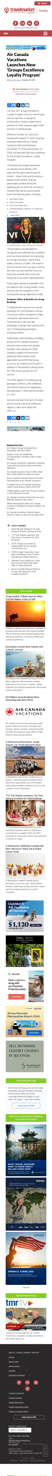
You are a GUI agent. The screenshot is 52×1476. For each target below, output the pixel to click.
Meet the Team (14, 1362)
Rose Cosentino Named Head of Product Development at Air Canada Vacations (25, 479)
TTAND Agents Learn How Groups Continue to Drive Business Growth (26, 492)
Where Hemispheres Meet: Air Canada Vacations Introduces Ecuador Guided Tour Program (26, 506)
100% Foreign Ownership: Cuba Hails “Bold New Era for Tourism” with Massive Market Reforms (25, 554)
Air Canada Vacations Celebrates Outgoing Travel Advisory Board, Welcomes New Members (26, 465)
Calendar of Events (15, 1398)
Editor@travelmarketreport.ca (19, 1440)
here (14, 411)
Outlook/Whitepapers (16, 1402)
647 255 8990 (13, 1444)
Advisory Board (14, 1366)
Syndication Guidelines (17, 1375)
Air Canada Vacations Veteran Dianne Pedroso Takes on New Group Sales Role (25, 513)
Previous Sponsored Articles (18, 1407)
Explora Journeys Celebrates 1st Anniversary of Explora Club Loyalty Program (24, 456)
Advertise (12, 1371)
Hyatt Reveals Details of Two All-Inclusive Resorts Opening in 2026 (26, 530)
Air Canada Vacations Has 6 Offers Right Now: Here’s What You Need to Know (24, 473)
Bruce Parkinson (15, 80)
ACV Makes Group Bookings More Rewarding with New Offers (22, 449)
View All (26, 1287)
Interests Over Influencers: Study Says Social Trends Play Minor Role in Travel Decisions (25, 563)
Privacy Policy (23, 1460)
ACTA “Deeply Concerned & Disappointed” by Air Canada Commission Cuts (23, 546)
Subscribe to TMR (26, 1106)
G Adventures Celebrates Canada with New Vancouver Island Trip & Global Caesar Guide (25, 849)
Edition (44, 3)
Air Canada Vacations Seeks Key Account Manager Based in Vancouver (25, 498)
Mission (11, 1357)
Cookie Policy (13, 1460)
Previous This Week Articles (18, 1411)
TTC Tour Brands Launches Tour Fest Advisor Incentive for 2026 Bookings (25, 537)
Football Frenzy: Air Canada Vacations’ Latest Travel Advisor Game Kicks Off (24, 485)
